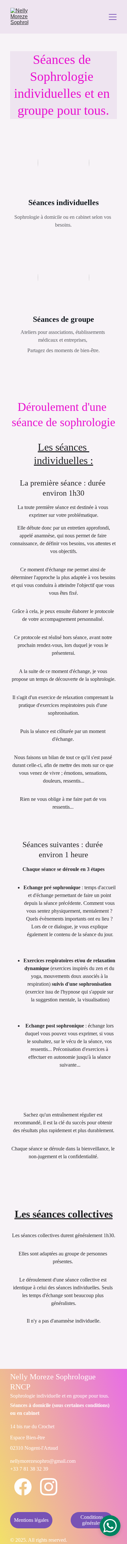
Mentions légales (31, 1520)
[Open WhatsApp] (110, 1525)
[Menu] (113, 17)
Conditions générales (91, 1520)
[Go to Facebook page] (23, 1486)
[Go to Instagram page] (48, 1486)
